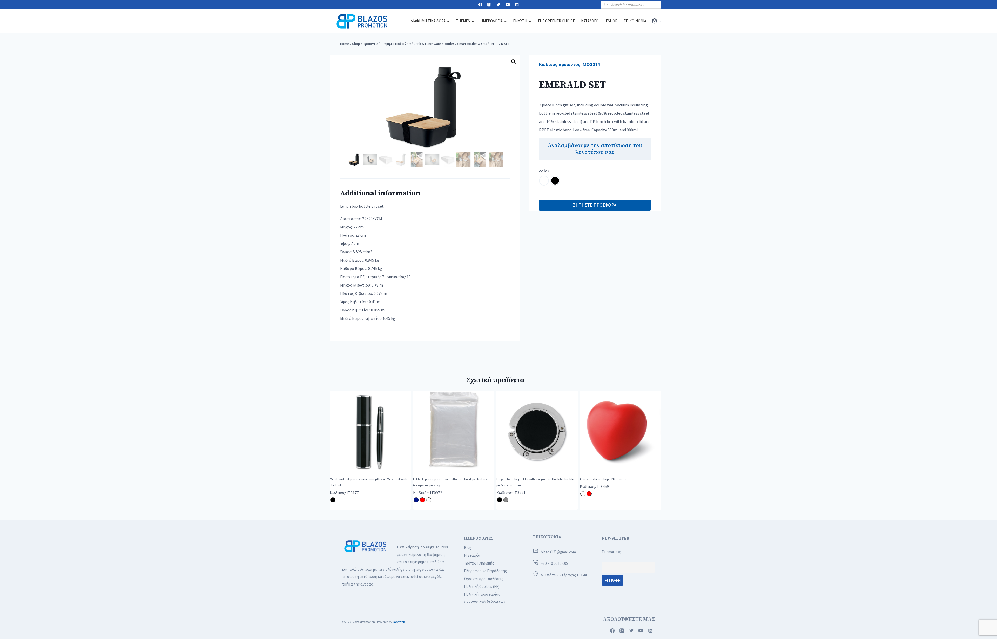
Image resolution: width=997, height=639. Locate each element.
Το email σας (611, 551)
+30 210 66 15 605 (554, 563)
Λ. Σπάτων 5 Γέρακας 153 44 (564, 575)
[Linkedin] (517, 5)
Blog (467, 547)
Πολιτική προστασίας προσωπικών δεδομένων (484, 598)
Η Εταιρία (472, 555)
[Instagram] (489, 5)
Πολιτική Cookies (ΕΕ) (482, 586)
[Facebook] (480, 5)
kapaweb (399, 622)
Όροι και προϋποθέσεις (483, 578)
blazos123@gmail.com (558, 551)
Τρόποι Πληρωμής (479, 563)
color (544, 171)
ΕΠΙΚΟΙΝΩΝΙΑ (547, 537)
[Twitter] (499, 5)
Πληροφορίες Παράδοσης (485, 570)
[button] (659, 21)
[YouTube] (508, 5)
